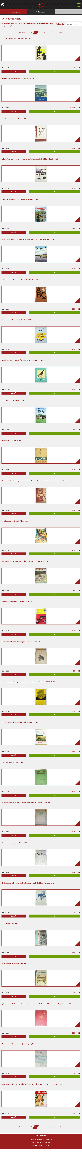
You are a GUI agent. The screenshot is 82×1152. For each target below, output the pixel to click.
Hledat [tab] (68, 12)
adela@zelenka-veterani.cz (44, 1139)
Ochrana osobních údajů (41, 1145)
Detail (13, 71)
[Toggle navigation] (79, 5)
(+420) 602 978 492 (43, 1142)
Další (60, 32)
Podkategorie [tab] (41, 12)
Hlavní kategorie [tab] (14, 12)
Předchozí (22, 32)
